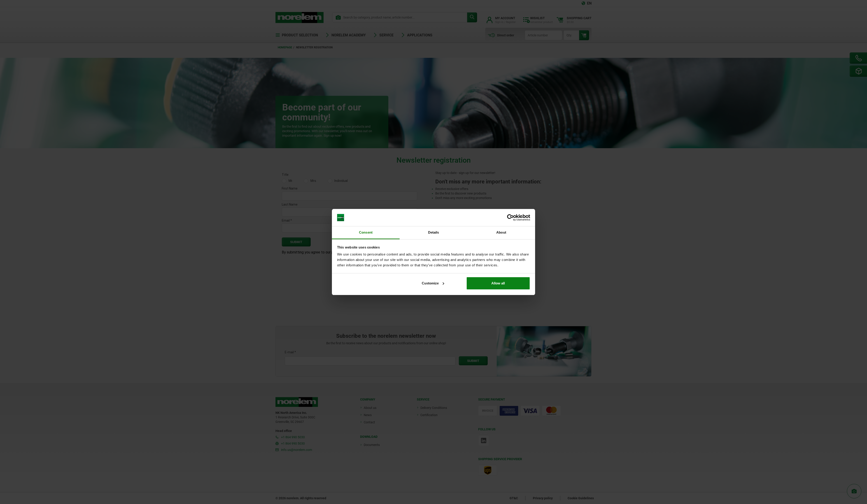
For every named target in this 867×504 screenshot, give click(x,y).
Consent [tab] (366, 232)
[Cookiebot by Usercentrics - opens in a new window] (510, 217)
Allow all (498, 283)
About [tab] (501, 232)
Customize (430, 283)
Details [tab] (433, 232)
